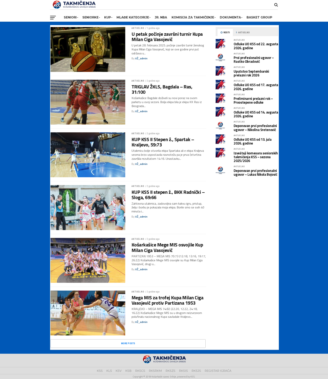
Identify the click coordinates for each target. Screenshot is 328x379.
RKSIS (183, 371)
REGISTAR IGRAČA (218, 371)
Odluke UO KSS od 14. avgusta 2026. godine (256, 114)
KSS (100, 371)
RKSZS (170, 371)
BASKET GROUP (259, 17)
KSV (119, 371)
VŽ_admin (141, 58)
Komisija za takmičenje (193, 17)
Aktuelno (138, 28)
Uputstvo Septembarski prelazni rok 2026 (251, 73)
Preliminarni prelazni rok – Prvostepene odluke (253, 100)
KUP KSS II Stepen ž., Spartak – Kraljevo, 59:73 (163, 142)
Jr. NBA (161, 17)
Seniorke (90, 17)
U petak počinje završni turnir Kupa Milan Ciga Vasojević (167, 36)
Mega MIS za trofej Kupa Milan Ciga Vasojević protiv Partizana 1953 (167, 300)
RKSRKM (155, 371)
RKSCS (140, 371)
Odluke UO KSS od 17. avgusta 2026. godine (256, 86)
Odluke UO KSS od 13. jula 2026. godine (252, 141)
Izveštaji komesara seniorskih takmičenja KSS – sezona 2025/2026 (256, 156)
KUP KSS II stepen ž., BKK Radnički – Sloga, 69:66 (168, 194)
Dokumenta (230, 17)
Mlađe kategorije (133, 17)
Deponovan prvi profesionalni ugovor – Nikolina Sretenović (255, 127)
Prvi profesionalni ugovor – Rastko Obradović (254, 59)
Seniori (70, 17)
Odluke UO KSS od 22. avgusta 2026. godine (256, 45)
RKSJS (196, 371)
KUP (107, 17)
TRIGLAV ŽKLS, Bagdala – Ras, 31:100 (162, 89)
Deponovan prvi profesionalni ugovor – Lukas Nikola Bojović (255, 172)
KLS (109, 371)
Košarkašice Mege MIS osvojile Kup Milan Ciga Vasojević (167, 247)
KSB (128, 371)
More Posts (128, 343)
